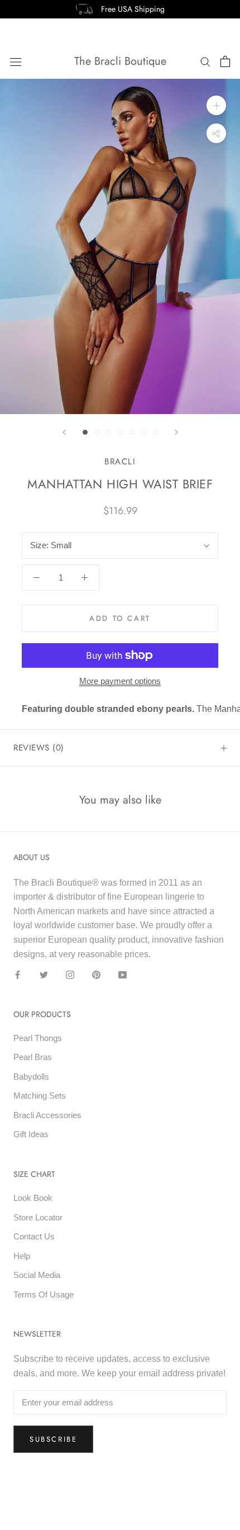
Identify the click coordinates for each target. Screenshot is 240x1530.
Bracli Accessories (47, 1115)
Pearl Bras (32, 1057)
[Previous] (64, 432)
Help (21, 1256)
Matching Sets (39, 1095)
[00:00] (120, 246)
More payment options (120, 681)
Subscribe (53, 1439)
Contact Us (34, 1236)
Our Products (42, 1014)
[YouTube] (122, 974)
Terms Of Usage (43, 1294)
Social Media (36, 1275)
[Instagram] (70, 974)
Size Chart (34, 1174)
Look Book (32, 1198)
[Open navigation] (15, 61)
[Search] (205, 61)
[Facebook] (17, 974)
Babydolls (31, 1076)
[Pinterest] (96, 974)
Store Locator (38, 1217)
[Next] (176, 432)
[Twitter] (44, 974)
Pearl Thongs (37, 1038)
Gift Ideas (31, 1134)
